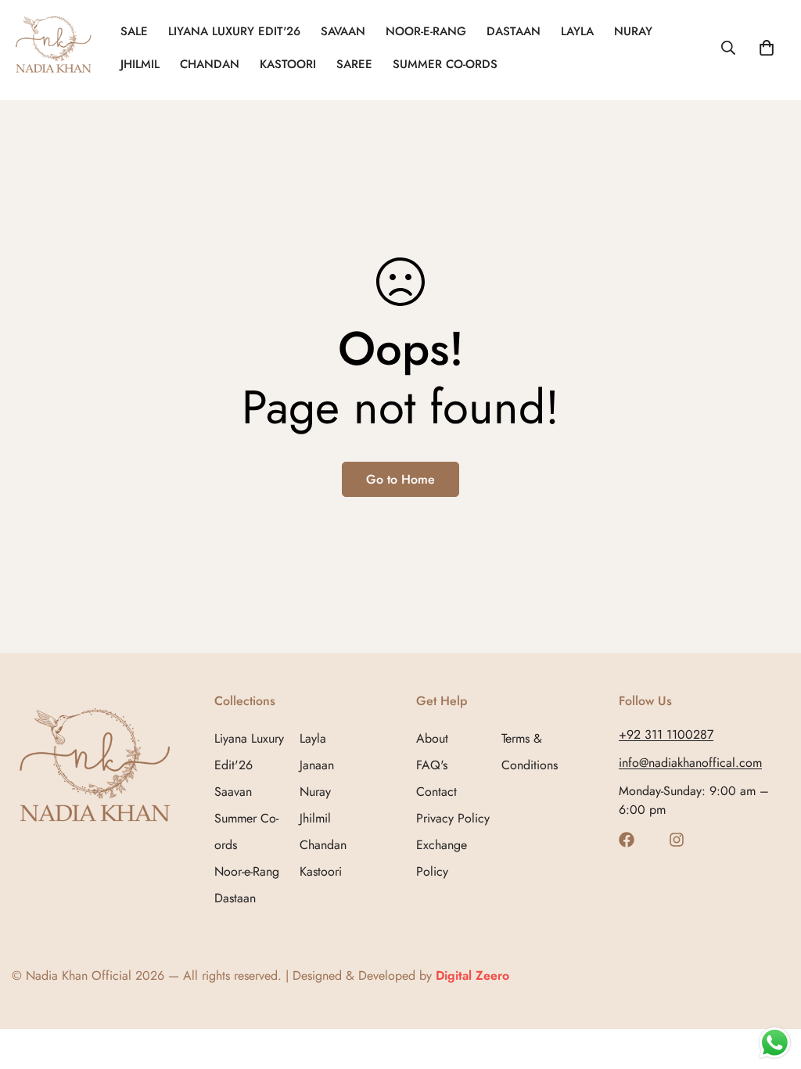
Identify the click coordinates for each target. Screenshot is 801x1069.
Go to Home (400, 479)
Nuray (633, 31)
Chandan (209, 64)
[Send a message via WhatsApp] (774, 1042)
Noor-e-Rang (246, 871)
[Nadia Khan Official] (55, 47)
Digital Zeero (472, 975)
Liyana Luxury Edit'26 (234, 31)
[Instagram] (676, 840)
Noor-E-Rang (426, 31)
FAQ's (431, 765)
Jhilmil (140, 64)
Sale (134, 31)
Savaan (343, 31)
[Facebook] (626, 840)
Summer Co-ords (445, 64)
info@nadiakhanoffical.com (690, 763)
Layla (577, 31)
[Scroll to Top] (770, 984)
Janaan (317, 765)
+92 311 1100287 (666, 734)
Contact (436, 792)
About (432, 738)
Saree (354, 64)
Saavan (233, 792)
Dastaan (514, 31)
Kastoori (288, 64)
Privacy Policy (453, 818)
